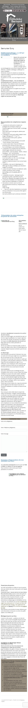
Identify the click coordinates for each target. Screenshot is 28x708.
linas (13, 604)
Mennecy (11, 606)
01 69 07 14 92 (18, 11)
